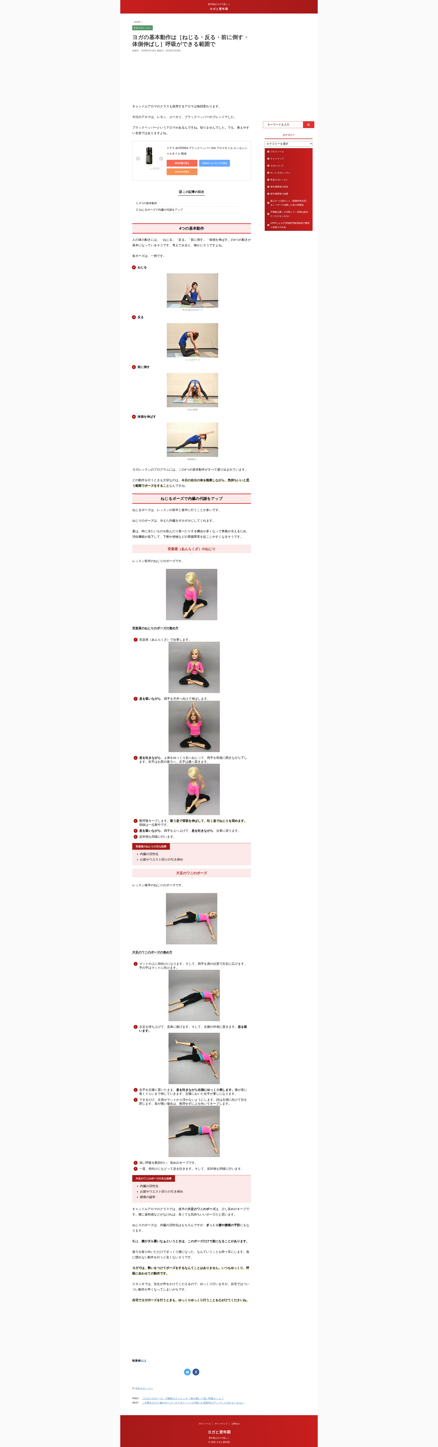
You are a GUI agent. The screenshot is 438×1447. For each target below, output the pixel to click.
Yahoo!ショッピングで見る (214, 163)
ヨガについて (277, 165)
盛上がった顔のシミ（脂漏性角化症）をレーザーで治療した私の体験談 (289, 202)
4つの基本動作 (148, 203)
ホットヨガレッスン (280, 172)
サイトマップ (277, 158)
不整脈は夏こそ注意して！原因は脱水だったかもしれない (289, 214)
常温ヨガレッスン (144, 1388)
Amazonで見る (182, 172)
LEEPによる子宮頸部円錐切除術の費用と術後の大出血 (290, 225)
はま (144, 1360)
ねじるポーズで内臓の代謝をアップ (161, 209)
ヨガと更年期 (219, 8)
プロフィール (277, 151)
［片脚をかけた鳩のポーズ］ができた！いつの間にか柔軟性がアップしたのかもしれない (193, 1402)
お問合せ (235, 1424)
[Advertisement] (191, 78)
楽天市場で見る (182, 163)
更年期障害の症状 (279, 186)
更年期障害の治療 (279, 193)
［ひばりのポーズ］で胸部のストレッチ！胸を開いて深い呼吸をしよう (183, 1398)
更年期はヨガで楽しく (219, 1438)
